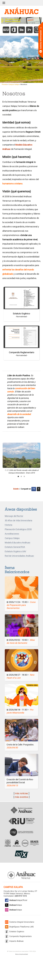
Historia (8, 525)
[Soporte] (37, 30)
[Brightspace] (21, 30)
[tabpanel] (21, 458)
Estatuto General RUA (15, 547)
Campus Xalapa (13, 84)
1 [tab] (18, 476)
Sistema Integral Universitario (21, 922)
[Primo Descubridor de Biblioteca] (29, 30)
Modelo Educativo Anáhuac (17, 542)
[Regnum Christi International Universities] (21, 821)
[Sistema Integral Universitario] (6, 30)
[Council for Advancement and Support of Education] (21, 832)
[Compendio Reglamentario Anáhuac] (21, 336)
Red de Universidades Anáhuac (19, 556)
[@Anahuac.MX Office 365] (14, 30)
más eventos (21, 797)
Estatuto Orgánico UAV (15, 551)
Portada (4, 84)
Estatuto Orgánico (21, 313)
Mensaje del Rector (14, 516)
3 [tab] (24, 476)
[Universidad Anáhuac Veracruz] (21, 874)
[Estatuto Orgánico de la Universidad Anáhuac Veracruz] (21, 298)
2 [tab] (21, 476)
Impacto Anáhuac (16, 941)
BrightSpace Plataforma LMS (21, 927)
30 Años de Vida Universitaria (18, 520)
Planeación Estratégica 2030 (18, 529)
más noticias (21, 793)
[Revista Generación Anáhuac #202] (21, 20)
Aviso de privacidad (21, 954)
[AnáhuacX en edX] (21, 854)
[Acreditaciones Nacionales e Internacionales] (21, 843)
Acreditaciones (12, 533)
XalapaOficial (18, 900)
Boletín (16, 489)
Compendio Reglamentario (21, 352)
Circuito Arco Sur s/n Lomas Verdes (19, 891)
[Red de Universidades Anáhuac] (21, 810)
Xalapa (15, 905)
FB (34, 489)
